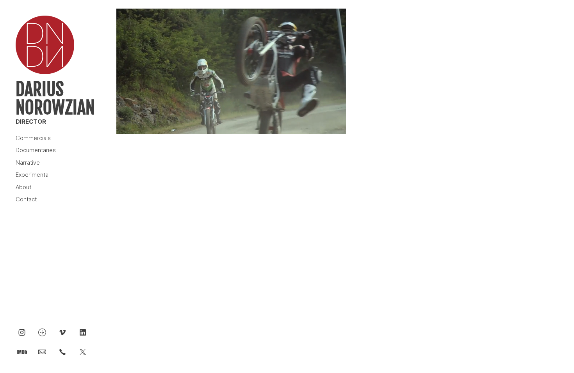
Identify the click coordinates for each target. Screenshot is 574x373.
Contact (26, 199)
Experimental (33, 174)
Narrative (28, 162)
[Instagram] (22, 332)
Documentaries (36, 150)
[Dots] (42, 332)
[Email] (42, 351)
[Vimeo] (62, 332)
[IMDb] (22, 351)
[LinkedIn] (83, 332)
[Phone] (62, 351)
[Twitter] (83, 351)
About (23, 187)
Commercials (33, 138)
